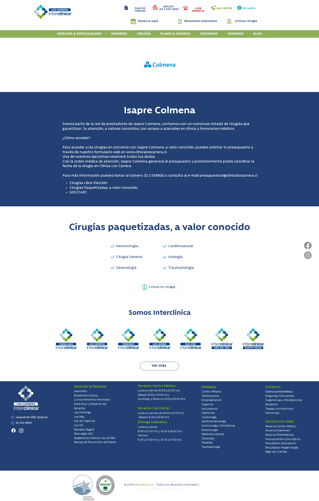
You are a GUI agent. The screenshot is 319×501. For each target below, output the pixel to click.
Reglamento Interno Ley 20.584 (94, 438)
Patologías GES (83, 433)
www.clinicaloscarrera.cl (146, 152)
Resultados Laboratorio (280, 443)
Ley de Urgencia (84, 421)
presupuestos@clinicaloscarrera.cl (228, 175)
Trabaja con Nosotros (279, 408)
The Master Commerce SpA (164, 489)
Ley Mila (79, 417)
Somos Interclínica (159, 313)
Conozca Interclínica (279, 391)
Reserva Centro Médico (280, 426)
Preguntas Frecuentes (279, 396)
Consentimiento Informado (92, 399)
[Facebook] (308, 245)
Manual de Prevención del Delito (95, 442)
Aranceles (80, 391)
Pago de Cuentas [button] (276, 451)
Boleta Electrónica (86, 395)
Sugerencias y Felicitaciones (283, 400)
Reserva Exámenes (277, 430)
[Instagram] (308, 255)
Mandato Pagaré (84, 429)
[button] (126, 8)
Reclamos (271, 404)
